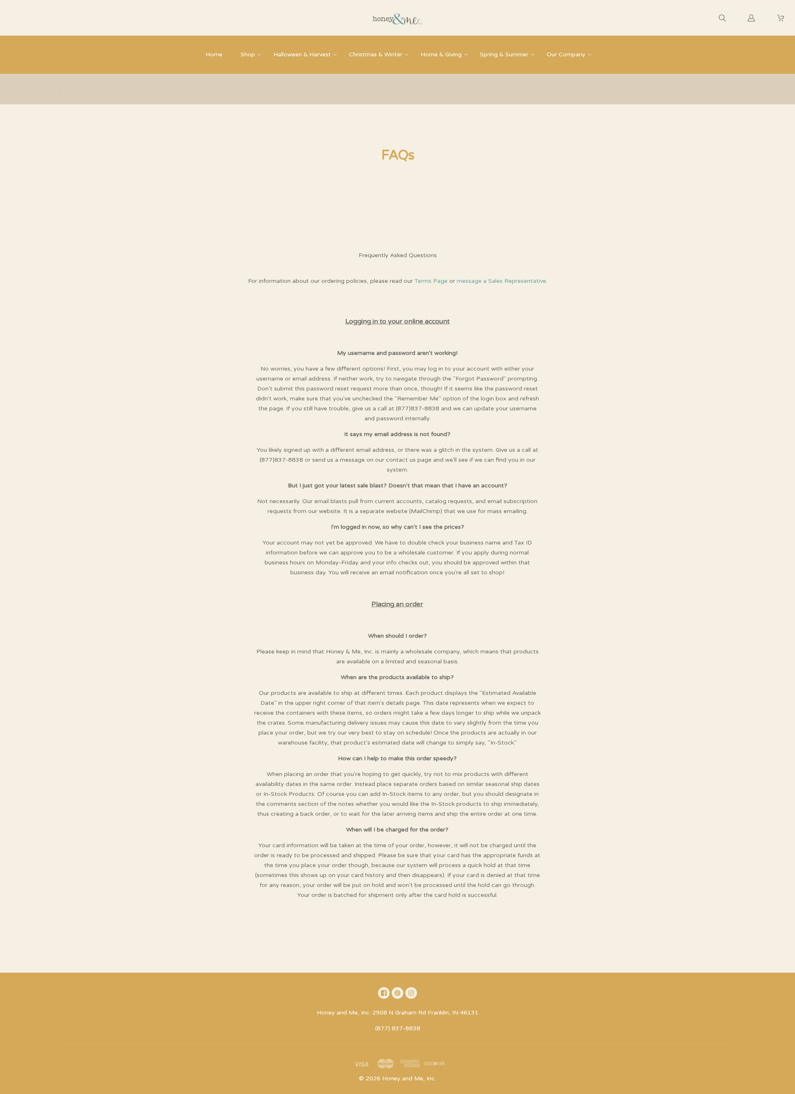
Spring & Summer (504, 54)
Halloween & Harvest (302, 54)
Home (213, 54)
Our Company (566, 54)
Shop (248, 54)
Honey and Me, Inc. (409, 1078)
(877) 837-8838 (397, 1028)
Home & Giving (441, 54)
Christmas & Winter (375, 54)
